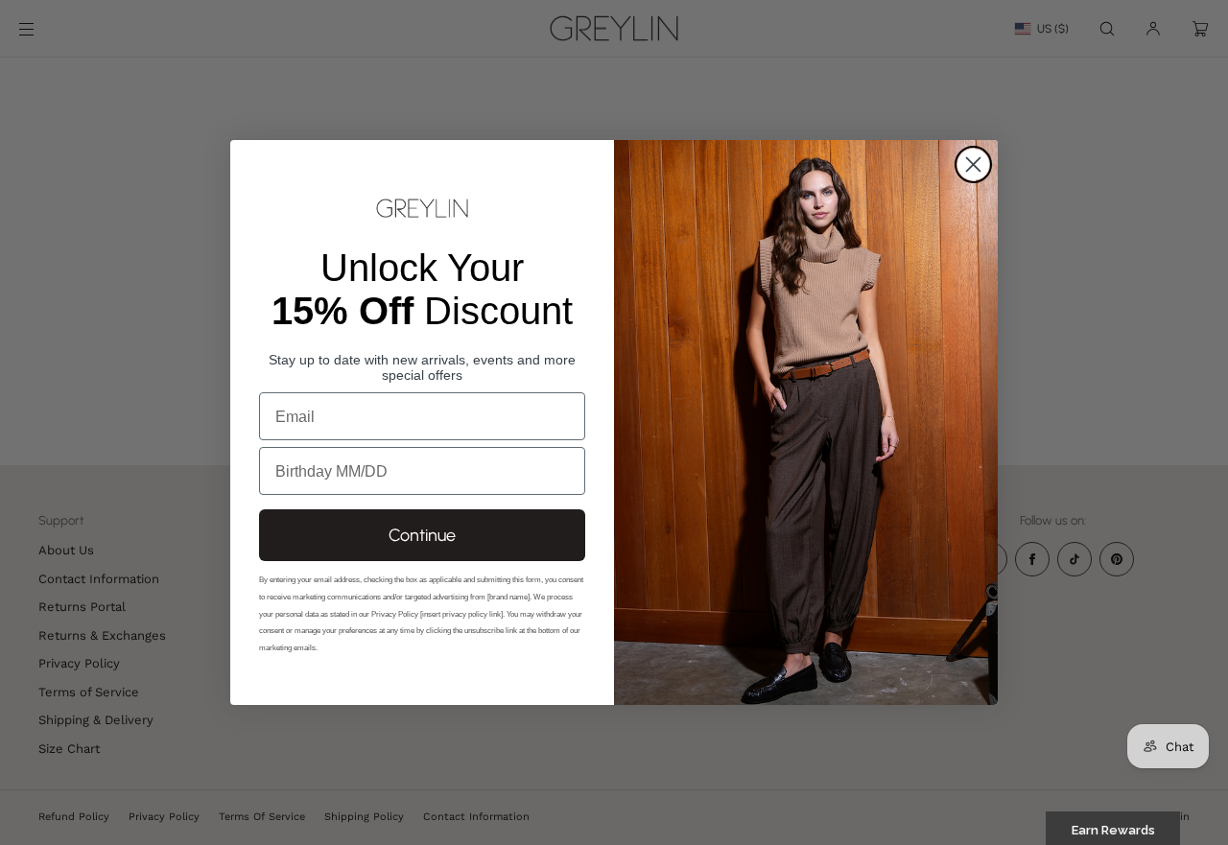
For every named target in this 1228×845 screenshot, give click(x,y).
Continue (422, 535)
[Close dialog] (973, 164)
